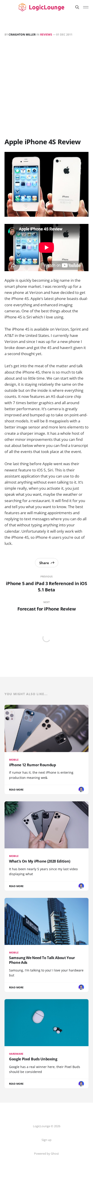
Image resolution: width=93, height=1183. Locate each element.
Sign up (46, 1140)
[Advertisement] (46, 88)
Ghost (55, 1153)
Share (44, 563)
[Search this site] (77, 7)
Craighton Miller (22, 34)
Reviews (46, 34)
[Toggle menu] (85, 7)
